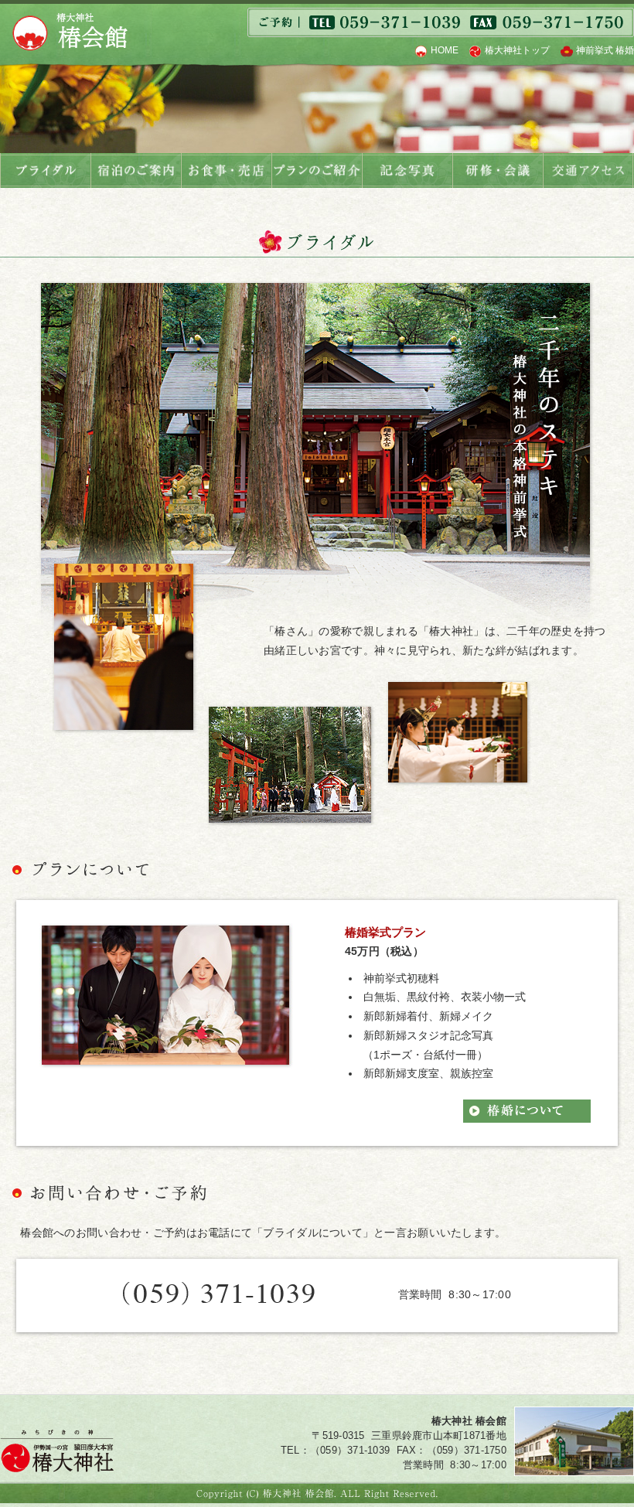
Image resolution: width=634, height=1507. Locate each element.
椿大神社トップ (517, 50)
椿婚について (527, 1111)
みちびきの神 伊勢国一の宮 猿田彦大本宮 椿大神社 (57, 1451)
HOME (444, 50)
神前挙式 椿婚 (605, 50)
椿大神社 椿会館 (70, 32)
